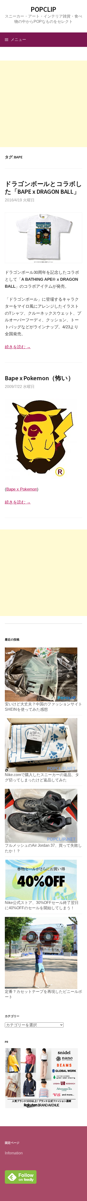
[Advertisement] (43, 104)
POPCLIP (43, 9)
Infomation (14, 1153)
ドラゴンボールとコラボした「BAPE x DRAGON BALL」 (43, 187)
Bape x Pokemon (21, 489)
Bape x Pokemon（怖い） (39, 378)
